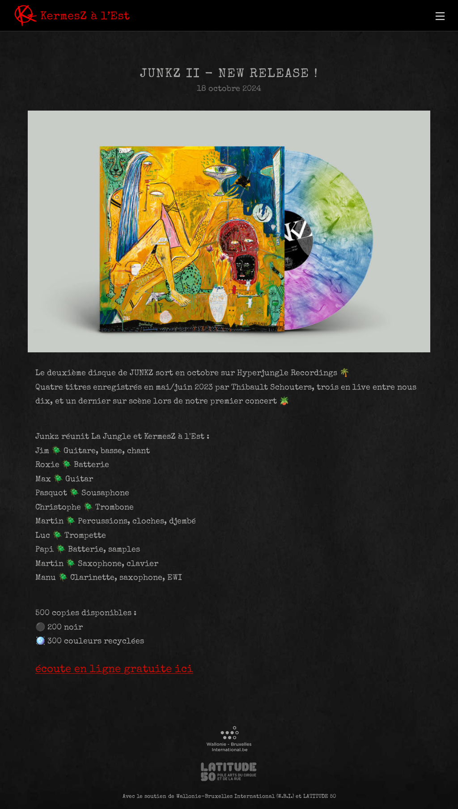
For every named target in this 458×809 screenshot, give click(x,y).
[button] (440, 16)
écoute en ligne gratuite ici (114, 669)
